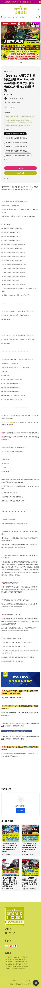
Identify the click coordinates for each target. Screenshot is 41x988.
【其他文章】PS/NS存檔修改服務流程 (16, 966)
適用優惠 (7, 112)
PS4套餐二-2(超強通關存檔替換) (16, 142)
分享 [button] (8, 178)
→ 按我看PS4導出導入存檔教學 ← (13, 698)
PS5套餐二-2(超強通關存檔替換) (16, 151)
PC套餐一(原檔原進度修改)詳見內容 (17, 155)
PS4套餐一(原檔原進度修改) (15, 133)
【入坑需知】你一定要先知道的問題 (16, 964)
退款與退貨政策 (26, 984)
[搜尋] (36, 17)
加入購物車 (20, 173)
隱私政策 (18, 984)
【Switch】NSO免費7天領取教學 (15, 968)
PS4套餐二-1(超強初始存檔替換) (16, 138)
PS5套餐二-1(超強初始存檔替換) (16, 146)
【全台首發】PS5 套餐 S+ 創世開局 (16, 957)
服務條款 (12, 984)
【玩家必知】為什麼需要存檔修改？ (16, 961)
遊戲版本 (6, 129)
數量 (5, 159)
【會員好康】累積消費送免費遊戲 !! (16, 959)
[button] (2, 10)
